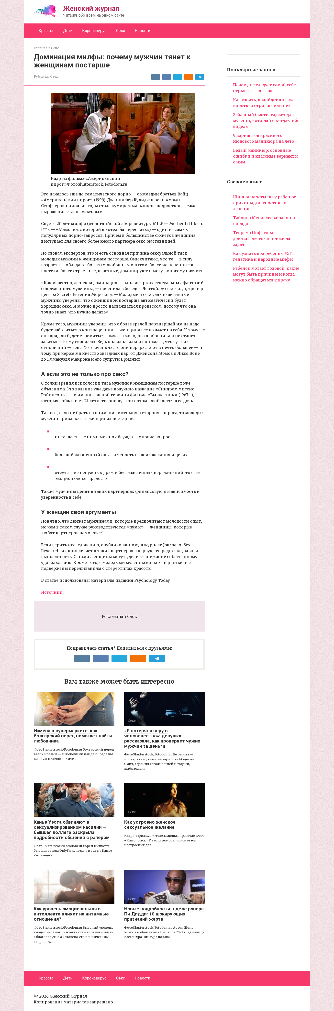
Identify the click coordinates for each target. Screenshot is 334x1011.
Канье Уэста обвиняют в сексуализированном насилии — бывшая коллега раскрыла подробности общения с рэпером (72, 829)
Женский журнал (91, 8)
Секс (120, 30)
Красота (46, 30)
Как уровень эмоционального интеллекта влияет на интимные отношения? (71, 914)
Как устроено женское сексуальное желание (150, 824)
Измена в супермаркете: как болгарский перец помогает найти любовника (73, 736)
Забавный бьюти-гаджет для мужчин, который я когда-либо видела (266, 120)
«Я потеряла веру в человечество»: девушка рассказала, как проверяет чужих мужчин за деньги (162, 738)
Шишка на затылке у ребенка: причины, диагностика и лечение (264, 202)
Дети (67, 30)
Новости (142, 30)
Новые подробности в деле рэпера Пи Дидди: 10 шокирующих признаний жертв (164, 914)
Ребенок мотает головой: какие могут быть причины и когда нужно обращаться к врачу (266, 274)
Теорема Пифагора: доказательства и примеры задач (261, 238)
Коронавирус (94, 30)
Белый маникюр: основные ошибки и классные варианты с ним (265, 156)
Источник (51, 592)
